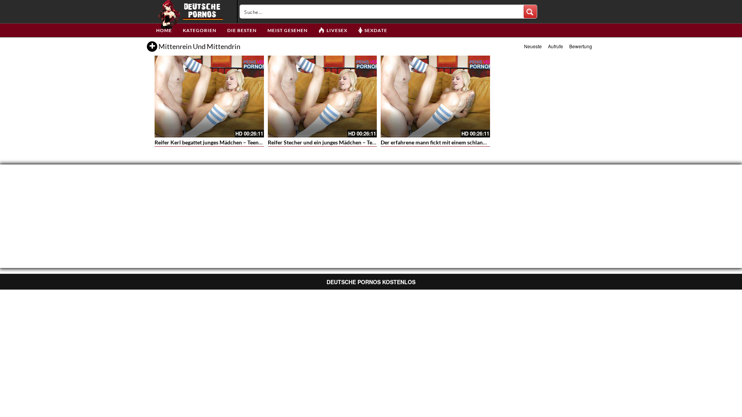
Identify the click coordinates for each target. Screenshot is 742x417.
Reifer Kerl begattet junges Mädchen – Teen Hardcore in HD (226, 142)
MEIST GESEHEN (287, 30)
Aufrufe (555, 46)
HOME (164, 30)
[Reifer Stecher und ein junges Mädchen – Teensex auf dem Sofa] (322, 96)
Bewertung (580, 46)
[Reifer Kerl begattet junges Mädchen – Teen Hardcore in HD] (209, 96)
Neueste (533, 46)
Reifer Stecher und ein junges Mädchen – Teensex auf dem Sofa (343, 142)
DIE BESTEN (242, 30)
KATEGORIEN (199, 30)
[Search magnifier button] (530, 11)
